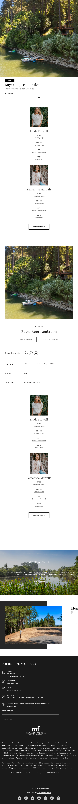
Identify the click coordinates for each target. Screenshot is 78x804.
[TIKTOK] (45, 798)
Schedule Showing (50, 339)
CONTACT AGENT (39, 227)
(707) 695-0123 (12, 683)
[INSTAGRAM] (26, 798)
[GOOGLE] (58, 798)
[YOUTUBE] (32, 798)
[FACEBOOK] (19, 798)
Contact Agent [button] (26, 339)
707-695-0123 (35, 768)
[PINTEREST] (39, 798)
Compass (69, 743)
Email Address (7, 710)
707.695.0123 (39, 145)
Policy (46, 788)
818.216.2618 (39, 203)
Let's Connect (39, 582)
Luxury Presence (44, 792)
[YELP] (52, 798)
